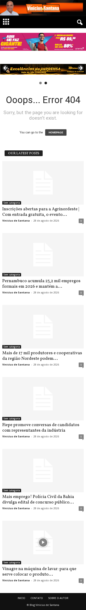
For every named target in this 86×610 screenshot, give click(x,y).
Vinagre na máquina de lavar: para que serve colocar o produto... (39, 571)
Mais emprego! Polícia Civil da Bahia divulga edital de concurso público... (38, 499)
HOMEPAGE (56, 132)
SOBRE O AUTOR (58, 598)
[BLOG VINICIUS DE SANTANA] (43, 8)
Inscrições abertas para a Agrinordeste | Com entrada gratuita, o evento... (40, 212)
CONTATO (37, 598)
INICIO (21, 598)
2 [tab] (45, 83)
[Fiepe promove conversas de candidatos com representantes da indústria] (43, 398)
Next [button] (80, 68)
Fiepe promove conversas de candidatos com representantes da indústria (40, 427)
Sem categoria (11, 202)
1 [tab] (40, 83)
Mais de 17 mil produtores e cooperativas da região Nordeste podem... (42, 356)
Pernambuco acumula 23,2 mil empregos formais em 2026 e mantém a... (41, 284)
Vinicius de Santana (16, 220)
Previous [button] (5, 68)
